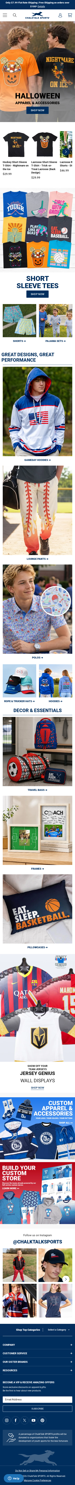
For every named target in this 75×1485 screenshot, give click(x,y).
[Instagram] (7, 1420)
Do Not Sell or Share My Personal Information (37, 1470)
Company (9, 1344)
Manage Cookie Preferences (37, 1480)
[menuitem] (60, 15)
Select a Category (57, 1329)
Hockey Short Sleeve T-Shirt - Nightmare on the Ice (16, 166)
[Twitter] (25, 1420)
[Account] (60, 15)
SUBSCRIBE (37, 1408)
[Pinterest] (42, 1420)
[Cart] (70, 15)
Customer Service (15, 1353)
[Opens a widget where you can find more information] (14, 1478)
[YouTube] (33, 1420)
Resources (10, 1370)
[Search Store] (15, 15)
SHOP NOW (37, 110)
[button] (5, 15)
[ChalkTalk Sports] (37, 15)
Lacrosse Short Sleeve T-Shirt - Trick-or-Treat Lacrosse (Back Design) (44, 167)
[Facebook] (16, 1420)
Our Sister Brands (15, 1361)
